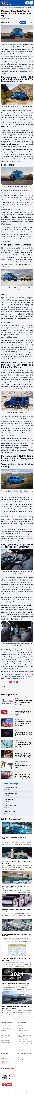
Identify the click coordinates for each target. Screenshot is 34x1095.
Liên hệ (19, 1047)
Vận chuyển (3, 1033)
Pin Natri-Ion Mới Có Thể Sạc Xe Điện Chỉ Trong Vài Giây (16, 910)
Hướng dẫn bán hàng (6, 1028)
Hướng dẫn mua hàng (6, 1025)
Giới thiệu (20, 1025)
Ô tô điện (10, 7)
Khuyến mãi (20, 1028)
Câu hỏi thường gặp (5, 1042)
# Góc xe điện (8, 799)
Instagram (22, 1059)
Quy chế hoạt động (22, 1039)
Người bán (17, 730)
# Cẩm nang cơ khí (10, 787)
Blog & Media (4, 7)
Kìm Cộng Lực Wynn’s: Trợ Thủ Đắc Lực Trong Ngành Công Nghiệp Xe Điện (15, 887)
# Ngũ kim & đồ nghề (11, 793)
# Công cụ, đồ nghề (10, 805)
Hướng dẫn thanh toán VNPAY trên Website (25, 1044)
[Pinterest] (10, 682)
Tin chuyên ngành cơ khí (20, 719)
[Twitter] (13, 682)
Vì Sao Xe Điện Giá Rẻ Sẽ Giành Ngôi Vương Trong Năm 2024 (16, 934)
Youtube (22, 1061)
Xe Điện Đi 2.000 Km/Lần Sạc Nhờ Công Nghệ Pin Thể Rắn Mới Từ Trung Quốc (16, 959)
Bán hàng (17, 698)
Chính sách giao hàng (23, 1030)
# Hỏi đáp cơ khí (9, 811)
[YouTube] (17, 682)
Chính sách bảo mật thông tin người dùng (24, 1036)
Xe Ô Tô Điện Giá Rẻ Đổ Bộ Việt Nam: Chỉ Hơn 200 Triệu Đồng (16, 862)
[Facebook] (5, 682)
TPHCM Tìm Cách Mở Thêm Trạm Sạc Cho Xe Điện (15, 837)
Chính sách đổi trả (5, 1040)
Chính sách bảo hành (6, 1037)
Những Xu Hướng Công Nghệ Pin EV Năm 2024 (15, 983)
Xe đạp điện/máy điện (19, 709)
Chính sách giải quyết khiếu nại (25, 1041)
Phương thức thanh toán (23, 1033)
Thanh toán (3, 1030)
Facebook (22, 1057)
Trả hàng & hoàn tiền (6, 1035)
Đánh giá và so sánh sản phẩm (21, 761)
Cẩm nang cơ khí (18, 740)
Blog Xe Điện (25, 71)
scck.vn (13, 676)
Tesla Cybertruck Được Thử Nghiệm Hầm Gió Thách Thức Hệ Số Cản (15, 1007)
